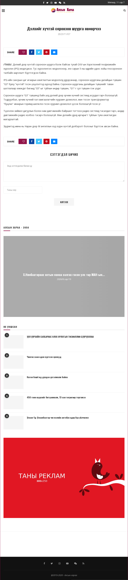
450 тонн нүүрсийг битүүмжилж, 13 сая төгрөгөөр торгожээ (56, 397)
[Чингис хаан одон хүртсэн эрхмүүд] (14, 362)
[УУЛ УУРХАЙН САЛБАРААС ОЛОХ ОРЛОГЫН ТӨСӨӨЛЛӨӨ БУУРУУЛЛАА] (14, 342)
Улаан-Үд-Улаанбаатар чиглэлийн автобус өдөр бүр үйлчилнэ (58, 417)
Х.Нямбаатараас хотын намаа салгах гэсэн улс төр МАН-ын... (64, 274)
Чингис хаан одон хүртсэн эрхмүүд (44, 356)
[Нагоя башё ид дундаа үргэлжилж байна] (14, 382)
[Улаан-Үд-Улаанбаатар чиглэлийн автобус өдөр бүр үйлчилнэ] (14, 422)
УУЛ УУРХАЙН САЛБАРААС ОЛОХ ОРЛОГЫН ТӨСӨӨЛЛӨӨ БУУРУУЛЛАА (60, 336)
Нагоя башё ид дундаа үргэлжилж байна (47, 377)
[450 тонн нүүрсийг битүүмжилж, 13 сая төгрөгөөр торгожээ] (14, 402)
